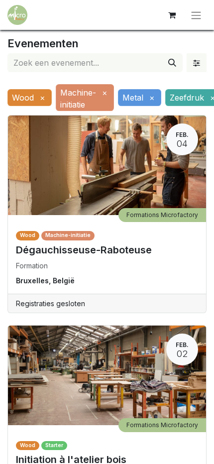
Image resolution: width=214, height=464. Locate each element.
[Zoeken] (172, 62)
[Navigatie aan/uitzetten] (196, 15)
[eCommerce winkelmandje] (172, 15)
